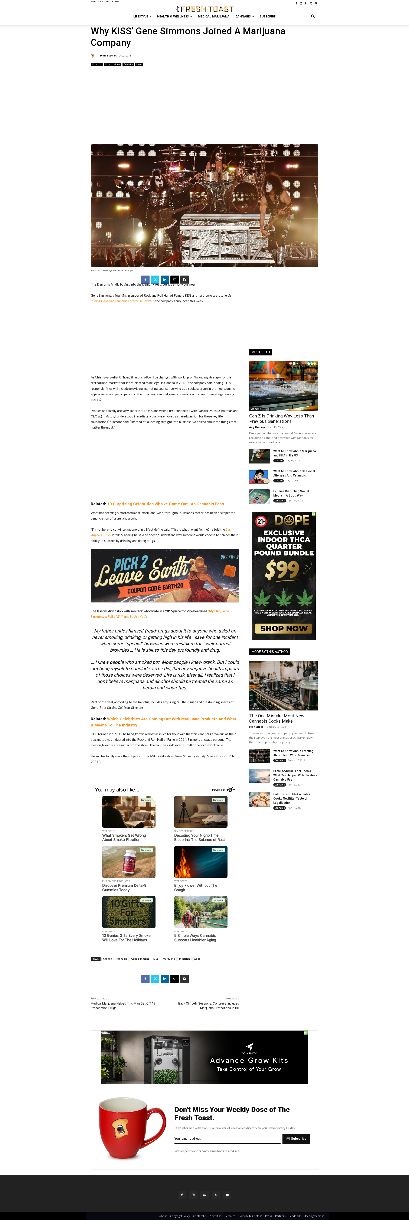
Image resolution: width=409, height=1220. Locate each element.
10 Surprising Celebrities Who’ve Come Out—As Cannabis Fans (165, 503)
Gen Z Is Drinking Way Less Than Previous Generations (281, 418)
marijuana (169, 958)
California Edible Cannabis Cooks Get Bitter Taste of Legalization (291, 798)
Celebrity (128, 64)
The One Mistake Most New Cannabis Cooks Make (276, 718)
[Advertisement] (204, 105)
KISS (155, 958)
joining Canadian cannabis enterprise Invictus (123, 301)
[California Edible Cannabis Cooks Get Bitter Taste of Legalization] (259, 799)
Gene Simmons (140, 958)
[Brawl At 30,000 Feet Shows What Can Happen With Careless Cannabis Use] (259, 776)
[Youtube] (227, 1195)
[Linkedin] (165, 280)
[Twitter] (155, 280)
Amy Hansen (257, 427)
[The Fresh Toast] (204, 9)
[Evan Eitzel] (93, 55)
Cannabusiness (112, 64)
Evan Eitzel (107, 55)
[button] (313, 16)
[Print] (184, 280)
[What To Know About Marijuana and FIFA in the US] (259, 456)
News (139, 64)
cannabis (121, 958)
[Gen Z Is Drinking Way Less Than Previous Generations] (283, 386)
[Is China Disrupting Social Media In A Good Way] (259, 496)
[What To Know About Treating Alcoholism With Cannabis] (259, 756)
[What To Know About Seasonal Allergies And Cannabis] (259, 476)
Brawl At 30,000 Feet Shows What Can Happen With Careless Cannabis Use (295, 775)
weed (197, 958)
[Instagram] (193, 1195)
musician (184, 958)
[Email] (174, 280)
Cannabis (96, 64)
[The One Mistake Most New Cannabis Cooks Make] (283, 685)
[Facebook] (145, 280)
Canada (107, 958)
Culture (278, 460)
